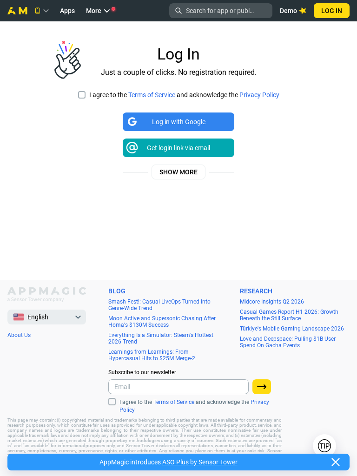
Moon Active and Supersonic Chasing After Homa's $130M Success (162, 321)
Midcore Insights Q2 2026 (272, 301)
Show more (178, 172)
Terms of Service (151, 95)
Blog (117, 291)
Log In (331, 10)
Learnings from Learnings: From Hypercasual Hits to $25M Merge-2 (151, 355)
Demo (288, 10)
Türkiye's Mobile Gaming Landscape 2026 (292, 328)
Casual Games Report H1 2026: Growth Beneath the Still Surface (289, 315)
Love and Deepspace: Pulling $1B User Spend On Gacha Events (288, 342)
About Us (19, 335)
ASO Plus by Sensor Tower (200, 462)
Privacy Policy (259, 95)
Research (256, 291)
